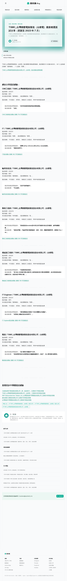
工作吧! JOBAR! (52, 567)
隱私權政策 (21, 563)
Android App (8, 565)
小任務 (50, 569)
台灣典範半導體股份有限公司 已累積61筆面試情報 (16, 400)
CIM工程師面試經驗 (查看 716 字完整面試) (14, 114)
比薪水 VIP (51, 563)
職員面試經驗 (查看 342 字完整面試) (13, 360)
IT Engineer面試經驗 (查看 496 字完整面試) (15, 320)
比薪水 (50, 560)
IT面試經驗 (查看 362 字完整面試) (12, 154)
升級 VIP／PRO (8, 560)
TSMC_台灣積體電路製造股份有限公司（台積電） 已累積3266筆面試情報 (23, 393)
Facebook (36, 565)
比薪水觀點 (51, 565)
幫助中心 (21, 565)
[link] (31, 433)
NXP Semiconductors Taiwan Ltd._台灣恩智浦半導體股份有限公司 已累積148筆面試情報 (28, 395)
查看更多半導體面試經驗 (8, 57)
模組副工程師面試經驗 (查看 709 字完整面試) (15, 280)
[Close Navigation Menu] (5, 3)
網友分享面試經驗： (7, 55)
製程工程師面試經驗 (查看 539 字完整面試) (15, 238)
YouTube (36, 567)
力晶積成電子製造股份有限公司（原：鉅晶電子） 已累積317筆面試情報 (23, 391)
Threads (36, 563)
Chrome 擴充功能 (9, 569)
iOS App (7, 567)
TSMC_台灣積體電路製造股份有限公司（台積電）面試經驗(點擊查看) (22, 70)
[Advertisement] (33, 511)
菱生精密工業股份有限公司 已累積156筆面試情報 (16, 398)
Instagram (36, 560)
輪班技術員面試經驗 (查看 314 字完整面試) (14, 194)
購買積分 (7, 563)
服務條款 (21, 560)
